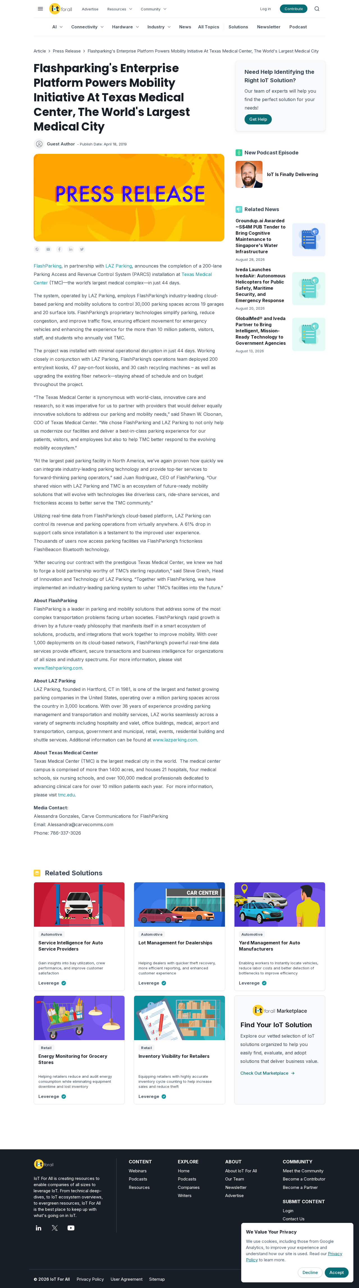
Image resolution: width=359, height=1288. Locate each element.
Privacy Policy (90, 1279)
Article (40, 51)
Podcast (298, 26)
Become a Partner (300, 1187)
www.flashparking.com (58, 668)
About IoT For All (241, 1170)
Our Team (234, 1179)
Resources (139, 1187)
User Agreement (126, 1279)
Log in (265, 8)
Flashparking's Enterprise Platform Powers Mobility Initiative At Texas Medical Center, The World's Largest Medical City (203, 51)
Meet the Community (303, 1170)
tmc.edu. (67, 795)
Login (288, 1210)
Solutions (238, 26)
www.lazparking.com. (175, 740)
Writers (185, 1195)
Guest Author (61, 144)
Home (184, 1170)
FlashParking (47, 266)
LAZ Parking (118, 266)
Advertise (90, 9)
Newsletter (268, 26)
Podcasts (138, 1179)
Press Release (67, 51)
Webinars (138, 1170)
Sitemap (157, 1279)
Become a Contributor (304, 1179)
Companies (189, 1187)
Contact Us (294, 1218)
